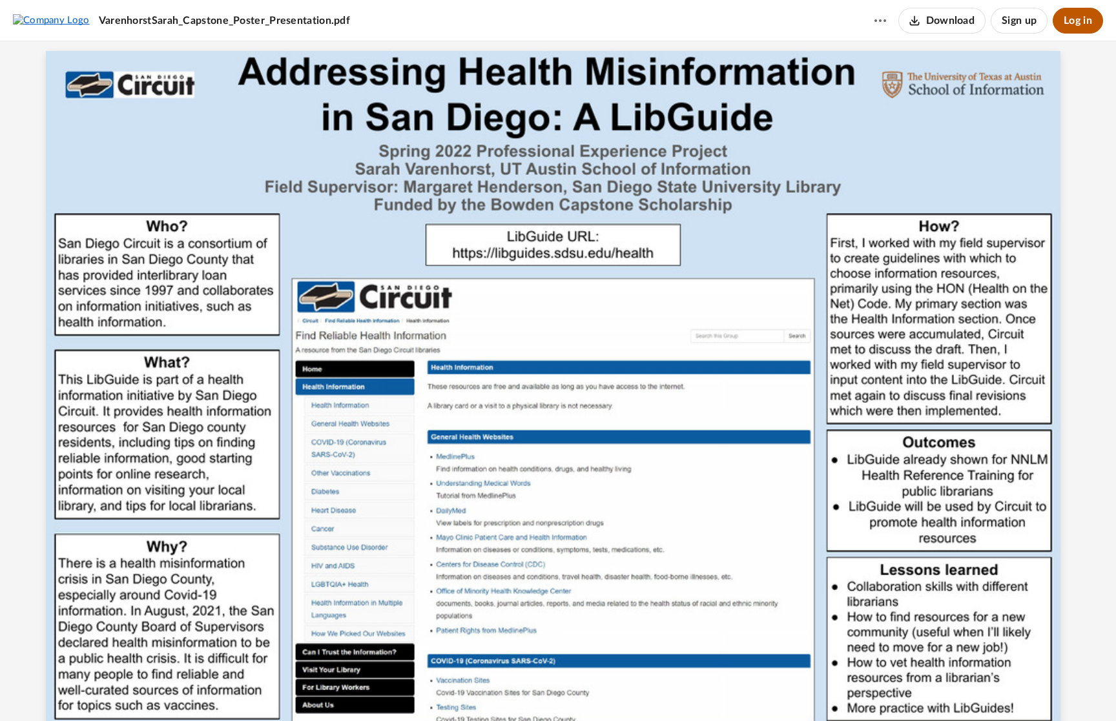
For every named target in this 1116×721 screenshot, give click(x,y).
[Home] (51, 20)
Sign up (1019, 20)
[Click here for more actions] (880, 21)
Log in (1078, 20)
